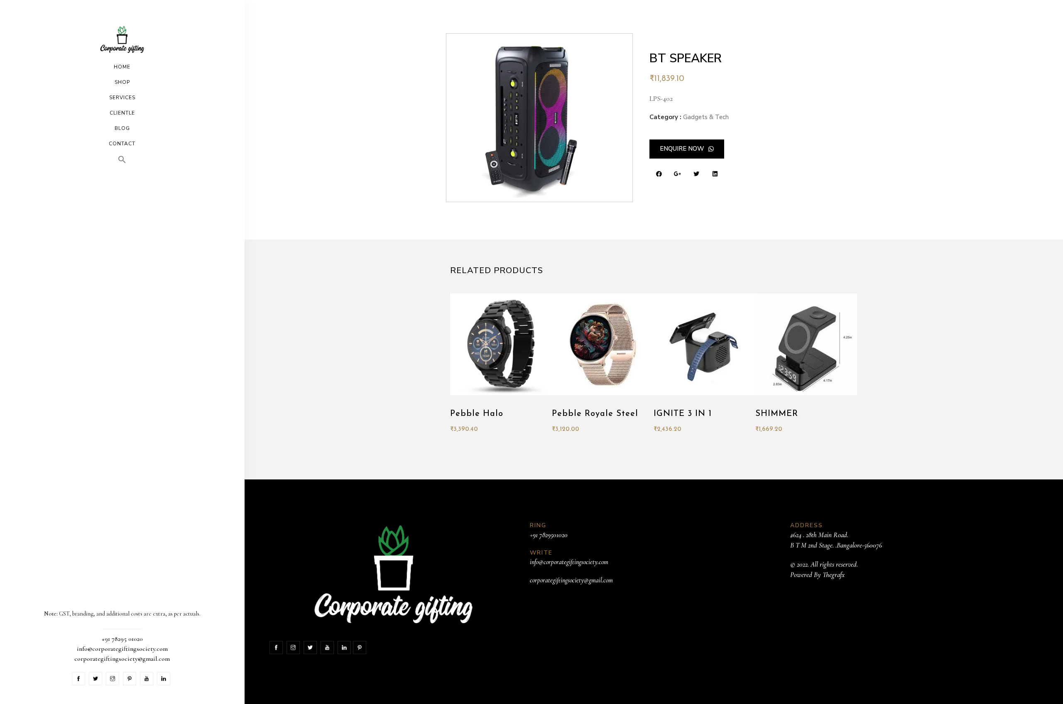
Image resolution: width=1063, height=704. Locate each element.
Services (122, 97)
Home (122, 67)
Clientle (122, 113)
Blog (122, 128)
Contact (122, 143)
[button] (686, 149)
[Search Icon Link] (122, 159)
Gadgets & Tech (706, 117)
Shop (122, 82)
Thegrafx (834, 574)
